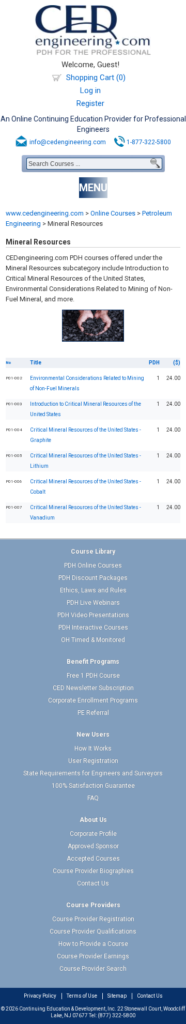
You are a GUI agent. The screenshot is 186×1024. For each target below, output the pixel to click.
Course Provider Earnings (93, 956)
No (8, 362)
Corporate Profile (93, 833)
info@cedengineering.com (67, 142)
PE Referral (93, 712)
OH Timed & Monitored (93, 640)
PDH (154, 362)
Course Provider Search (93, 968)
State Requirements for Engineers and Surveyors (93, 773)
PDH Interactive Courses (93, 627)
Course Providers (93, 905)
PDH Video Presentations (93, 615)
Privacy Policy (40, 996)
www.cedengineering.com (45, 213)
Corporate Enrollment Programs (93, 700)
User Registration (93, 761)
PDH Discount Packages (93, 578)
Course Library (93, 551)
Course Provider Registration (93, 919)
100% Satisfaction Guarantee (93, 785)
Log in (90, 90)
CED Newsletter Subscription (93, 688)
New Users (93, 734)
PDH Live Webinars (93, 602)
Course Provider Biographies (93, 871)
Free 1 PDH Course (93, 675)
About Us (93, 819)
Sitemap (117, 996)
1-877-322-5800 (149, 142)
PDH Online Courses (93, 565)
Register (90, 103)
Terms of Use (82, 996)
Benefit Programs (93, 661)
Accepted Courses (93, 858)
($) (176, 362)
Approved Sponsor (93, 846)
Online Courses (112, 213)
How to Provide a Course (93, 943)
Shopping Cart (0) (96, 77)
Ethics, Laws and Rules (93, 590)
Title (35, 362)
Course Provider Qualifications (93, 931)
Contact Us (93, 883)
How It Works (93, 748)
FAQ (93, 798)
